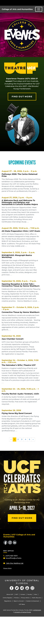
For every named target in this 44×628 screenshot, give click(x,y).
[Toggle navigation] (38, 9)
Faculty (29, 594)
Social (22, 588)
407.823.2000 (37, 610)
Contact (22, 594)
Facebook (12, 588)
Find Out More (22, 96)
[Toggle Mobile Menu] (41, 2)
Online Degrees (7, 597)
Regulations (7, 601)
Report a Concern (19, 601)
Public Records (36, 597)
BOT (16, 594)
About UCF (10, 594)
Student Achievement (32, 601)
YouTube (27, 588)
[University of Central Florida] (17, 3)
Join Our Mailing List (14, 563)
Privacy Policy (7, 568)
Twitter (17, 588)
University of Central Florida (22, 582)
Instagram (32, 588)
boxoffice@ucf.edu (13, 558)
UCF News (22, 604)
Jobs (35, 594)
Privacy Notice (25, 597)
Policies (16, 597)
